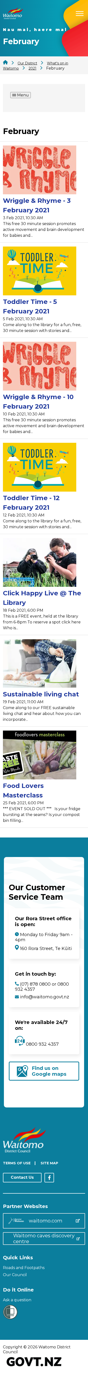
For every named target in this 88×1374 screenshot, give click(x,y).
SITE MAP (49, 1163)
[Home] (13, 17)
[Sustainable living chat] (39, 664)
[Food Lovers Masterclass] (39, 756)
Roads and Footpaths (23, 1267)
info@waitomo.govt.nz (44, 997)
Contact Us (22, 1177)
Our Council (15, 1274)
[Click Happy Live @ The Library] (39, 563)
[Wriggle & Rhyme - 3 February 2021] (39, 170)
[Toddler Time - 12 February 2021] (39, 468)
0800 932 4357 (42, 1044)
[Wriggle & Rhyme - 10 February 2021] (39, 367)
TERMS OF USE (17, 1163)
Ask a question (17, 1300)
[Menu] (79, 12)
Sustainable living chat (41, 694)
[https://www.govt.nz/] (34, 1366)
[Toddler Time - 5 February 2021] (39, 272)
